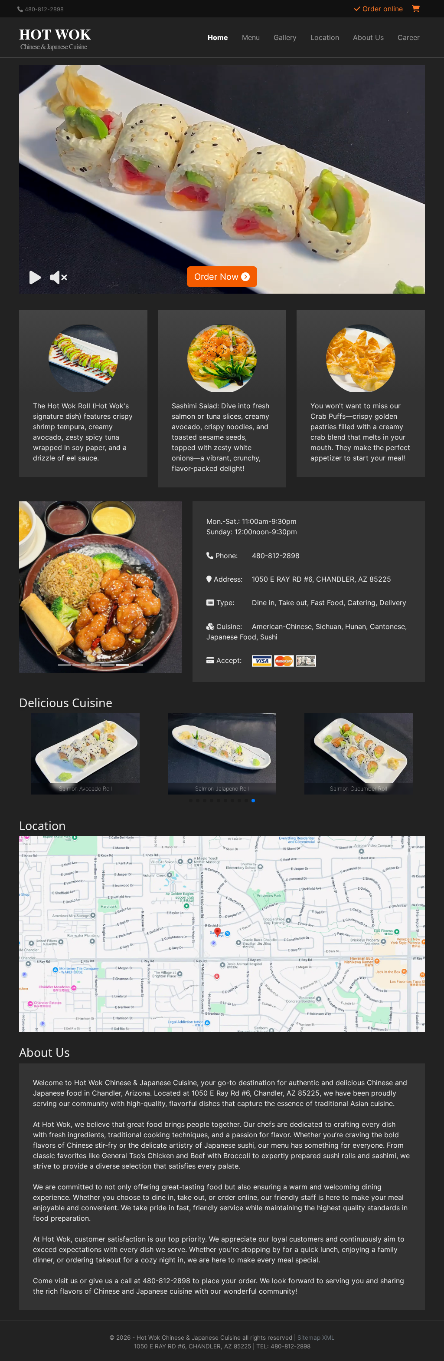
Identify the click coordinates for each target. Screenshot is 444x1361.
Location (324, 37)
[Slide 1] (64, 665)
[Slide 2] (78, 665)
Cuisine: (228, 626)
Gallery (285, 37)
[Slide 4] (107, 665)
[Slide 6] (136, 665)
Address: (227, 579)
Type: (224, 602)
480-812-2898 (43, 9)
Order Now (217, 277)
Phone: (225, 555)
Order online (381, 8)
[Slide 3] (93, 665)
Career (409, 37)
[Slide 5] (122, 665)
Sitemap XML (316, 1337)
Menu (251, 37)
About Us (368, 37)
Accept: (228, 660)
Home (218, 37)
